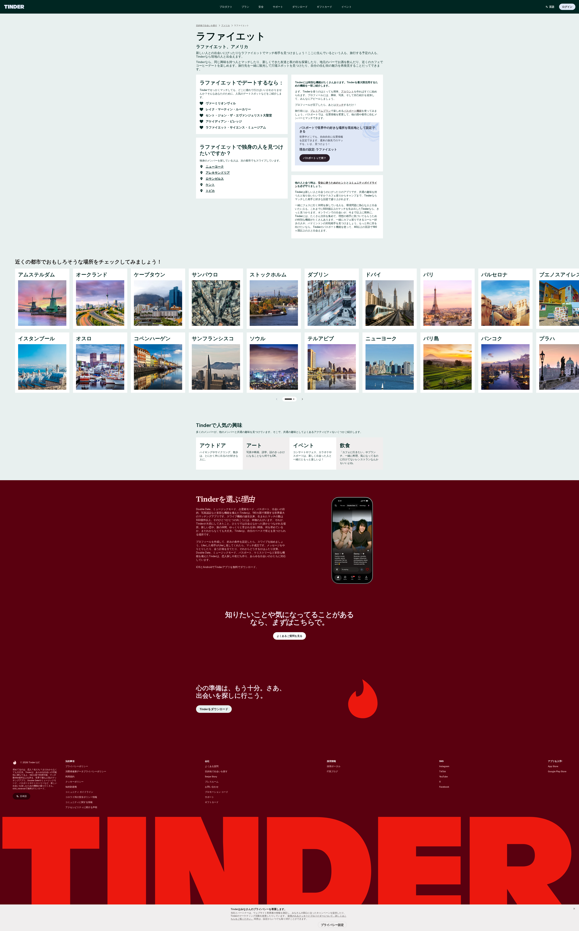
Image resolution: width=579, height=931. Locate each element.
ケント (210, 185)
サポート (209, 797)
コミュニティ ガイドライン (79, 791)
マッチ (340, 104)
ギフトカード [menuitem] (324, 6)
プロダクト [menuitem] (226, 6)
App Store (553, 766)
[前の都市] (276, 399)
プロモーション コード (216, 791)
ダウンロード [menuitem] (300, 6)
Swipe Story (211, 776)
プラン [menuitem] (245, 6)
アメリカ (225, 25)
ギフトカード (211, 802)
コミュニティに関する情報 (79, 802)
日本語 (23, 796)
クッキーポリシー (74, 781)
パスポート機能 (353, 110)
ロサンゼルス (215, 178)
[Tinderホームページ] (14, 7)
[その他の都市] (302, 399)
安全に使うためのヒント (332, 182)
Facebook (444, 786)
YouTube (443, 776)
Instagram (444, 766)
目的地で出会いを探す (206, 25)
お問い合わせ (211, 786)
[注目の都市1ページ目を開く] (288, 399)
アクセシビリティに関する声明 (81, 807)
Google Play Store (557, 771)
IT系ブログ (332, 771)
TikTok (442, 771)
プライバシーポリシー (76, 766)
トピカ (210, 191)
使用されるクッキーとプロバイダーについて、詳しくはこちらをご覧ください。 (288, 917)
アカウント (347, 91)
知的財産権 (71, 786)
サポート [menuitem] (278, 6)
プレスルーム (211, 781)
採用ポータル (333, 766)
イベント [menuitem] (346, 6)
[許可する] (574, 908)
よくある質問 (211, 766)
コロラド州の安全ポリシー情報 (81, 797)
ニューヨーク (215, 166)
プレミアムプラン (320, 110)
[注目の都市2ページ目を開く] (293, 399)
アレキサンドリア (218, 172)
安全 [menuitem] (261, 6)
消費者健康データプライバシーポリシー (85, 771)
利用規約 (69, 776)
